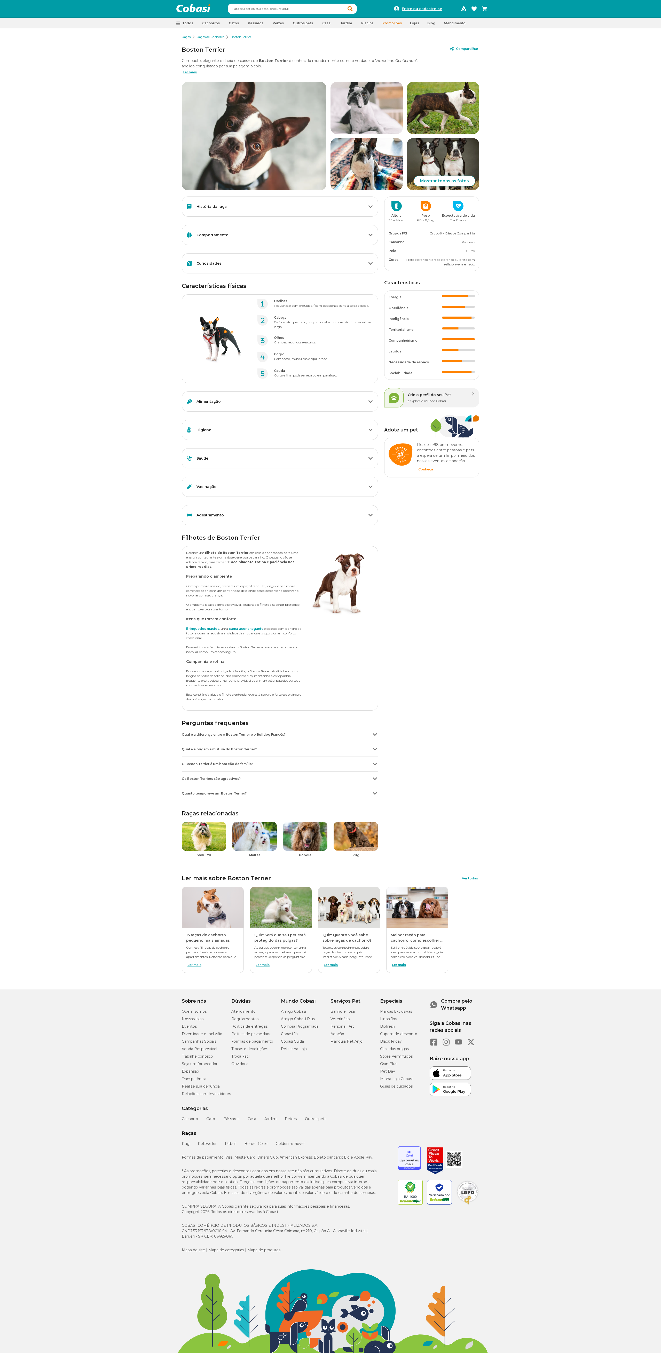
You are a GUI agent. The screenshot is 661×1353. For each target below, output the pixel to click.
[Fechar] (645, 1342)
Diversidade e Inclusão (202, 1034)
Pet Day (387, 1071)
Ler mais (190, 72)
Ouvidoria (239, 1063)
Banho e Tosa (342, 1011)
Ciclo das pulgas (394, 1049)
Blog (431, 23)
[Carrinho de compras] (484, 9)
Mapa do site (193, 1250)
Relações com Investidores (206, 1093)
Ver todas (470, 878)
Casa (252, 1118)
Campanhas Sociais (199, 1041)
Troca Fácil (240, 1056)
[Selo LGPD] (467, 1204)
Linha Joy (388, 1019)
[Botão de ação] (370, 206)
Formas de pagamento (252, 1041)
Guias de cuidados (396, 1086)
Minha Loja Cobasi (396, 1078)
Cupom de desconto (398, 1034)
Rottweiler (207, 1143)
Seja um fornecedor (199, 1063)
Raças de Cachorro (210, 37)
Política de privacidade (251, 1034)
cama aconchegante (246, 629)
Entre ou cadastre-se (422, 8)
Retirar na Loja (294, 1049)
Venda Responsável (199, 1049)
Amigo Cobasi (293, 1011)
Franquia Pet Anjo (346, 1041)
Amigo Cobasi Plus (298, 1019)
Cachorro (190, 1118)
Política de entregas (249, 1026)
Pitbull (230, 1143)
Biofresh (387, 1026)
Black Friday (391, 1041)
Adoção (337, 1034)
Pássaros (231, 1118)
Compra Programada (300, 1026)
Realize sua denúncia (201, 1086)
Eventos (189, 1026)
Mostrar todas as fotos (444, 180)
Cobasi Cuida (292, 1041)
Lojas (414, 23)
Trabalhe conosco (197, 1056)
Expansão (190, 1071)
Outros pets (315, 1118)
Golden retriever (290, 1143)
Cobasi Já (289, 1034)
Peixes (291, 1118)
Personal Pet (342, 1026)
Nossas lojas (192, 1019)
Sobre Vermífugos (396, 1056)
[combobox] (292, 9)
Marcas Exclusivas (396, 1011)
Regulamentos (244, 1019)
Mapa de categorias (226, 1250)
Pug (186, 1143)
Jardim (270, 1118)
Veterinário (340, 1019)
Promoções (392, 23)
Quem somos (194, 1011)
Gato (210, 1118)
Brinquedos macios (202, 629)
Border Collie (256, 1143)
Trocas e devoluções (249, 1049)
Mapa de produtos (263, 1250)
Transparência (194, 1078)
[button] (350, 9)
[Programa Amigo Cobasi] (464, 9)
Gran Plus (388, 1063)
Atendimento (455, 23)
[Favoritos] (474, 9)
